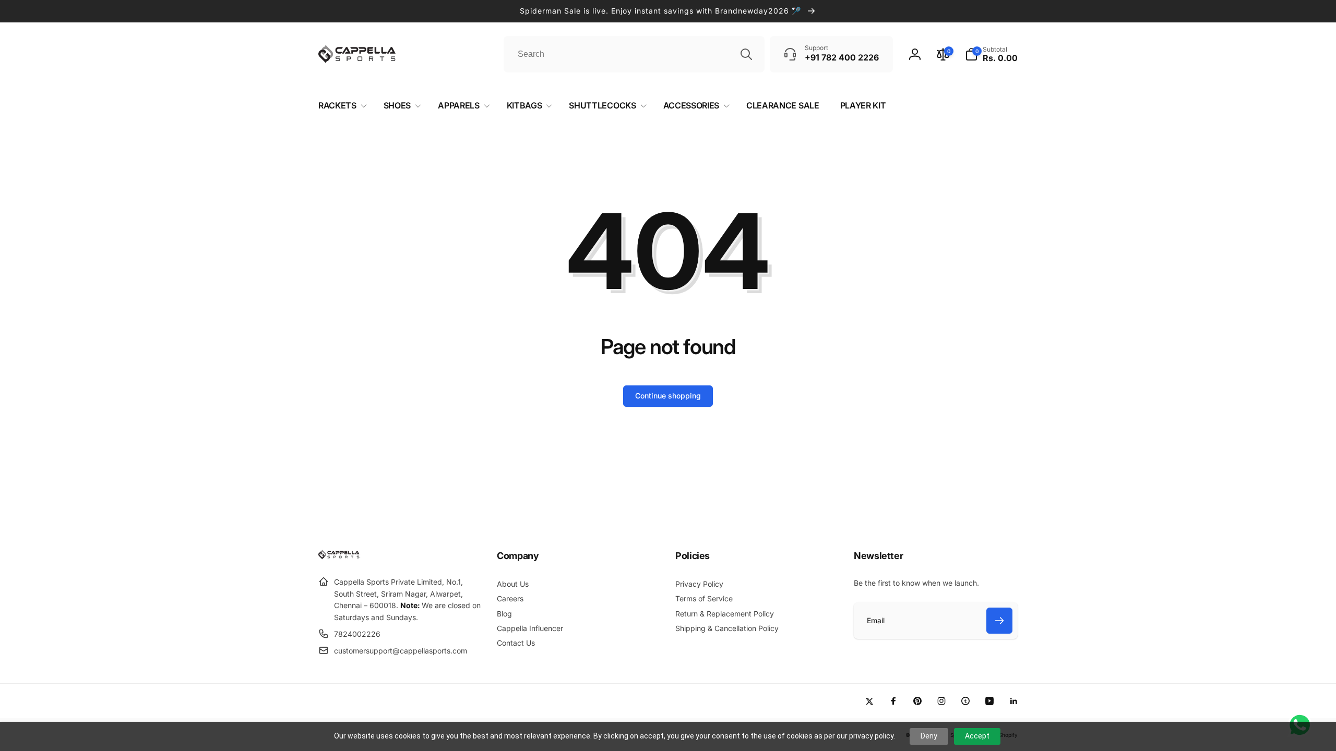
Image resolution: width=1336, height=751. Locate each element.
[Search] (746, 54)
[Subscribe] (999, 621)
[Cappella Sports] (340, 556)
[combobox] (634, 54)
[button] (991, 54)
